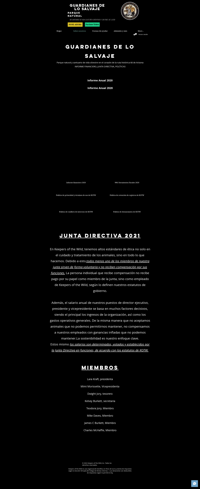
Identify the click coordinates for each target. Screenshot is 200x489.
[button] (135, 34)
